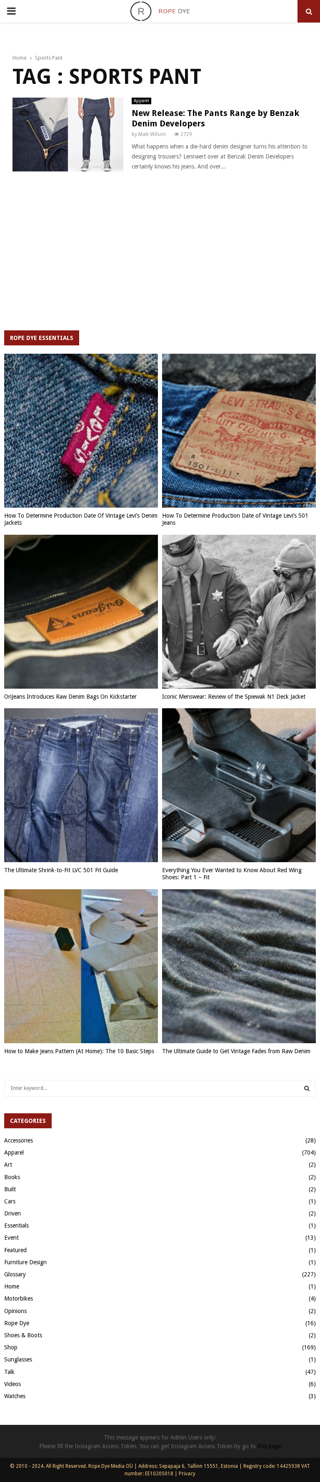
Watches (14, 1396)
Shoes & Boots (23, 1335)
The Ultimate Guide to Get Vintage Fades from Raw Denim (236, 1051)
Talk (9, 1372)
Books (12, 1177)
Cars (9, 1201)
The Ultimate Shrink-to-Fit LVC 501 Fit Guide (61, 870)
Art (8, 1164)
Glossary (15, 1274)
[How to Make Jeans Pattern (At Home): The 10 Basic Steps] (81, 966)
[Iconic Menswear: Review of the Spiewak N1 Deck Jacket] (239, 612)
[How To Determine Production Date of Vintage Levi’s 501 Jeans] (239, 431)
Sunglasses (18, 1359)
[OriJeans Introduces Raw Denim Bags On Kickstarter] (81, 612)
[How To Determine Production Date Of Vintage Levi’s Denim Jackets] (81, 431)
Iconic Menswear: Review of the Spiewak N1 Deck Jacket (233, 696)
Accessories (18, 1140)
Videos (12, 1384)
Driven (12, 1213)
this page (269, 1446)
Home (11, 1286)
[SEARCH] (307, 1088)
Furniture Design (25, 1262)
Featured (15, 1250)
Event (11, 1237)
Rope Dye (16, 1323)
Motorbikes (18, 1298)
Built (10, 1189)
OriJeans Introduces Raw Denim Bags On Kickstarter (70, 696)
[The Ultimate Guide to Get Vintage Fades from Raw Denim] (239, 966)
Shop (11, 1347)
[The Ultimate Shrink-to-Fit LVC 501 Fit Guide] (81, 785)
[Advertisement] (160, 255)
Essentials (16, 1225)
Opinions (15, 1311)
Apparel (141, 100)
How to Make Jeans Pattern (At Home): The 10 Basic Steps (79, 1051)
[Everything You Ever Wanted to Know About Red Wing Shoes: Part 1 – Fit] (239, 785)
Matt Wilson (152, 134)
